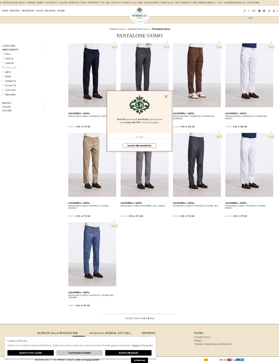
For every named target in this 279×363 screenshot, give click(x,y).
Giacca (9, 58)
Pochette (10, 85)
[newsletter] (264, 10)
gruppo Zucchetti (93, 360)
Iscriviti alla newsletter (139, 145)
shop (5, 10)
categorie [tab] (8, 46)
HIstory (15, 10)
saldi (39, 10)
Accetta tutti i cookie (30, 352)
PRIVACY (198, 340)
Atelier (78, 360)
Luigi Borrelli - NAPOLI (139, 15)
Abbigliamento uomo (138, 29)
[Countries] (259, 10)
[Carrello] (274, 10)
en (254, 10)
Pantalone (11, 67)
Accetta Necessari (128, 352)
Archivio (50, 10)
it (249, 10)
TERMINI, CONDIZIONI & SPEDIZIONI (212, 344)
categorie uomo (117, 29)
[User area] (269, 10)
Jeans (8, 76)
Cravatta (10, 81)
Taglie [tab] (6, 107)
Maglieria (10, 94)
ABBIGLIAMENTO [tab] (10, 49)
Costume (10, 90)
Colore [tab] (7, 110)
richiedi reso (139, 360)
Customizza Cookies (79, 352)
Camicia (9, 63)
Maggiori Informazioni (142, 345)
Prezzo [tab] (6, 103)
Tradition (27, 10)
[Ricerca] (244, 10)
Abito (8, 72)
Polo (8, 54)
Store (61, 10)
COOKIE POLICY (202, 337)
